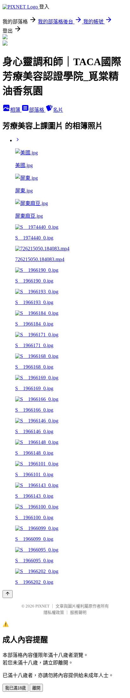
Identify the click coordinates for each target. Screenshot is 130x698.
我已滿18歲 (15, 688)
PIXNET (42, 606)
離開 (36, 688)
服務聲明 (78, 612)
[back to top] (8, 594)
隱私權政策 (54, 612)
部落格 (37, 110)
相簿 (15, 110)
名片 (58, 110)
